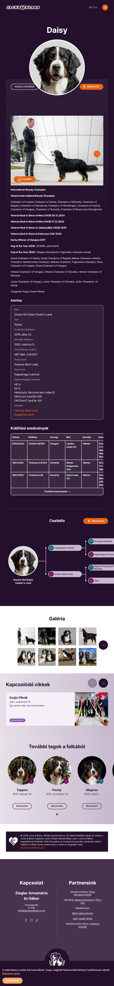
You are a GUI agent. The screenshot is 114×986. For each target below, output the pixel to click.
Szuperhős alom (24, 414)
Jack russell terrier (82, 918)
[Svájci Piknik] (57, 709)
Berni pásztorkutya (82, 913)
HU (90, 7)
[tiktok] (37, 919)
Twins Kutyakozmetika (84, 893)
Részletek (22, 806)
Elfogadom (12, 980)
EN (95, 7)
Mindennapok (17, 720)
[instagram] (31, 919)
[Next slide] (97, 154)
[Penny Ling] (57, 782)
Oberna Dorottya (84, 899)
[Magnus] (92, 782)
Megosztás (93, 87)
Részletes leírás (11, 973)
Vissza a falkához (24, 87)
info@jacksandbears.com (32, 847)
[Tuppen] (22, 782)
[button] (103, 645)
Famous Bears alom (26, 410)
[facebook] (26, 919)
